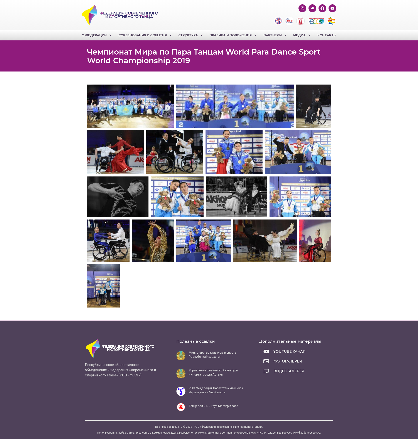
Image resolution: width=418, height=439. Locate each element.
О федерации (94, 35)
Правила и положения (231, 35)
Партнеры (272, 35)
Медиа (299, 35)
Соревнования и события (142, 35)
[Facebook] (322, 8)
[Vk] (312, 8)
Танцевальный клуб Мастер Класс (213, 406)
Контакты (326, 35)
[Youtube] (332, 8)
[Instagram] (302, 8)
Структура (188, 35)
